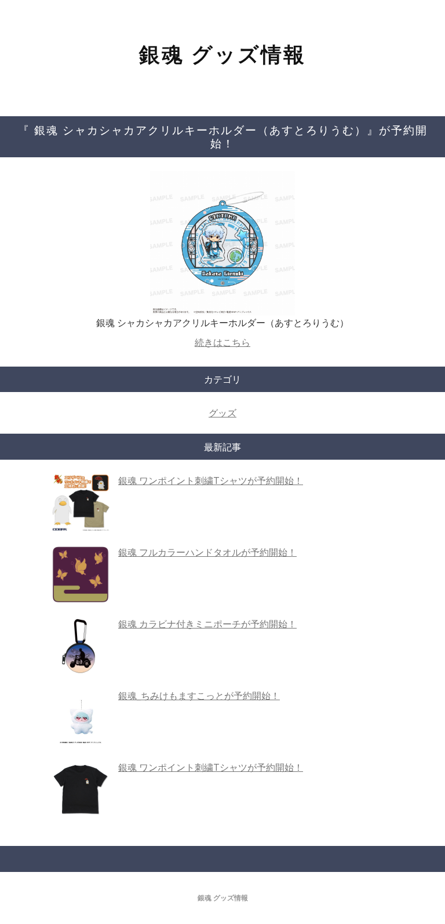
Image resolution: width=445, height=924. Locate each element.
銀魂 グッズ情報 (222, 54)
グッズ (222, 412)
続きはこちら (222, 342)
